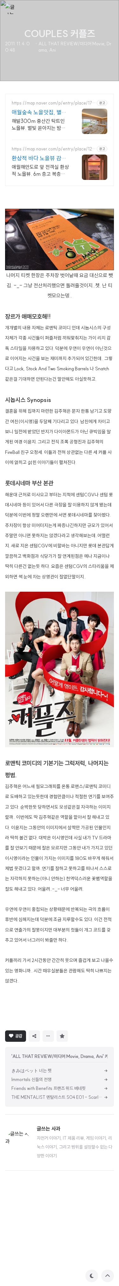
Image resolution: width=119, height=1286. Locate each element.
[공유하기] (34, 1036)
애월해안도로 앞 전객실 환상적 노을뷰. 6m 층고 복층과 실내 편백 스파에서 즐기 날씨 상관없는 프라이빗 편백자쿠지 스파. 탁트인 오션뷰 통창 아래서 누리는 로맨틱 (40, 170)
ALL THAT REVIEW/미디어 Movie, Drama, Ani (74, 47)
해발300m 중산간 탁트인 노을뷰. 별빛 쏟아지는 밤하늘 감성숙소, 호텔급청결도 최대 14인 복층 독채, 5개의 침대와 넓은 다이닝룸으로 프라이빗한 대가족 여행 (40, 124)
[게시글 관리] (48, 1036)
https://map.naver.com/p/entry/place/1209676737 (54, 149)
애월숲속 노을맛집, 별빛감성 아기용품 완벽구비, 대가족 (39, 112)
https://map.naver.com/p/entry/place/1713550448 (53, 103)
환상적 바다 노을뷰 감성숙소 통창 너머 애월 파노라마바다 (40, 158)
